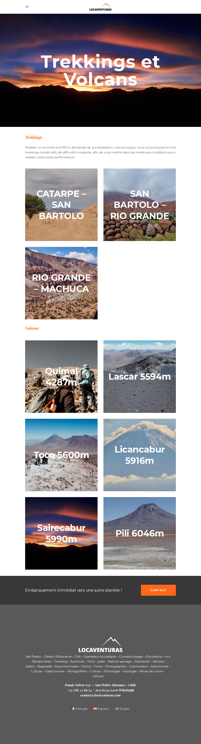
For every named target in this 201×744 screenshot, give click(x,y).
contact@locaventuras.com (100, 695)
